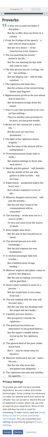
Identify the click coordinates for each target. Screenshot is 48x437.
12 (4, 182)
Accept (7, 432)
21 (4, 314)
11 (4, 168)
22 (4, 325)
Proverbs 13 (16, 9)
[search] (45, 3)
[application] (24, 14)
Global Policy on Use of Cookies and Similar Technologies (24, 415)
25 (4, 372)
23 (4, 343)
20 (4, 299)
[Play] (2, 14)
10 (4, 153)
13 (4, 197)
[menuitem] (4, 3)
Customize (31, 432)
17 (4, 255)
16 (4, 241)
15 (4, 230)
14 (4, 215)
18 (4, 270)
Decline (18, 432)
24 (4, 357)
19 (4, 285)
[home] (4, 3)
